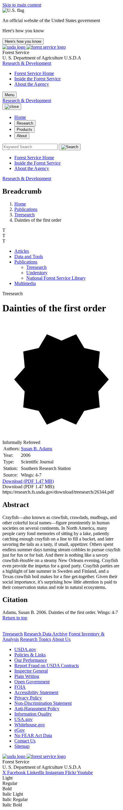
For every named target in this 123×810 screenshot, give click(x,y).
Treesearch (24, 214)
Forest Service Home (34, 73)
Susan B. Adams (36, 448)
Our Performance (30, 660)
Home (20, 117)
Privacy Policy (28, 697)
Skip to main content (21, 4)
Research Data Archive (45, 633)
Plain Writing (26, 676)
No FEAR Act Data (33, 735)
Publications (25, 209)
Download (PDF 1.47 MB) (28, 481)
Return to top (14, 617)
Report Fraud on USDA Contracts (46, 665)
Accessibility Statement (36, 692)
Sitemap (22, 746)
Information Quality (33, 713)
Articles (21, 251)
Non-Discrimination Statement (43, 703)
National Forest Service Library (56, 278)
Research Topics (35, 639)
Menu (9, 95)
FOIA (20, 687)
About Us (61, 639)
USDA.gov (25, 649)
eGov (19, 730)
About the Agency (31, 84)
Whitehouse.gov (29, 724)
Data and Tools (28, 256)
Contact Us (25, 740)
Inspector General (31, 670)
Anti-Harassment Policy (36, 708)
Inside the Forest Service (37, 78)
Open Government (32, 681)
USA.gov (23, 719)
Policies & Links (30, 654)
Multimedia (25, 283)
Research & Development (26, 63)
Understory (36, 272)
